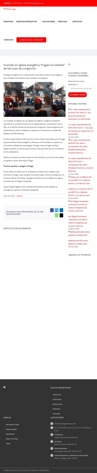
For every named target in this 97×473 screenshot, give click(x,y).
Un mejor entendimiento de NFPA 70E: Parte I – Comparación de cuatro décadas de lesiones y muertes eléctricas (80, 164)
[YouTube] (28, 397)
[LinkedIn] (25, 397)
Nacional (19, 196)
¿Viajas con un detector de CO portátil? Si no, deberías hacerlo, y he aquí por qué (80, 192)
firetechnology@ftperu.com (34, 3)
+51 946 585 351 (16, 3)
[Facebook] (22, 397)
